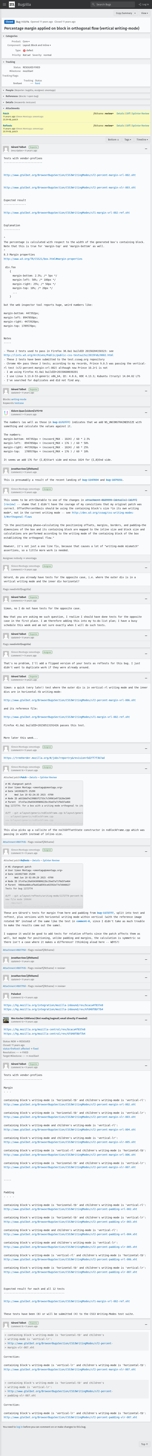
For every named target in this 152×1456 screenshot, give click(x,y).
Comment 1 (16, 414)
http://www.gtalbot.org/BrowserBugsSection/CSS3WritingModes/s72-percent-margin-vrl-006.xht (70, 700)
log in (19, 1426)
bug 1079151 (114, 479)
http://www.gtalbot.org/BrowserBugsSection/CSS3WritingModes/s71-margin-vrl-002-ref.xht (67, 212)
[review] (10, 504)
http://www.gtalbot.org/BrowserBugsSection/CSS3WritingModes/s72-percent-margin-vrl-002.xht (70, 175)
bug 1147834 (90, 479)
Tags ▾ (128, 139)
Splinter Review (140, 113)
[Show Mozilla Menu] (12, 4)
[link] (43, 803)
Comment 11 (17, 853)
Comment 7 (16, 655)
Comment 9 (16, 750)
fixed (37, 83)
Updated (15, 392)
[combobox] (112, 4)
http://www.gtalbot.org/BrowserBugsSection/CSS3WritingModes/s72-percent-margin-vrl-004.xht (70, 1129)
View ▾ (144, 13)
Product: (16, 41)
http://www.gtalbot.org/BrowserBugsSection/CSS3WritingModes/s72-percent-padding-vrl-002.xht (70, 1209)
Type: (18, 50)
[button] (143, 4)
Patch (6, 113)
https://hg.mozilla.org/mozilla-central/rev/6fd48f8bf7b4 (44, 1033)
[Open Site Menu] (4, 4)
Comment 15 (17, 1326)
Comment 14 (17, 1067)
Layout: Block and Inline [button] (37, 45)
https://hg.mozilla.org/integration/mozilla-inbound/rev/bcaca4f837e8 (53, 1005)
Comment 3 (16, 492)
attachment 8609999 (98, 499)
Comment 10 (17, 770)
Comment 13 (17, 1021)
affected (25, 1048)
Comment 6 (16, 600)
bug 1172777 (61, 422)
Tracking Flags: (10, 75)
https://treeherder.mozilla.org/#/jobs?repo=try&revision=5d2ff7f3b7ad (54, 757)
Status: (17, 67)
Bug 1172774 (22, 21)
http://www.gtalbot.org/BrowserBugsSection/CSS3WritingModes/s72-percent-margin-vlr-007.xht (70, 1167)
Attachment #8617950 (14, 950)
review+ (109, 113)
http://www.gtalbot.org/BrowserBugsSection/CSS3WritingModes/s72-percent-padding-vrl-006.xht (70, 1259)
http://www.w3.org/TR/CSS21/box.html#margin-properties (43, 258)
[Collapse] (146, 149)
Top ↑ (144, 1444)
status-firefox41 (11, 1048)
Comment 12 (17, 997)
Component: (14, 45)
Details (120, 113)
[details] (120, 499)
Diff (128, 113)
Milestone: (15, 71)
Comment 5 (16, 569)
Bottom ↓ (113, 139)
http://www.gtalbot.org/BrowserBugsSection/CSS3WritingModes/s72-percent (59, 1343)
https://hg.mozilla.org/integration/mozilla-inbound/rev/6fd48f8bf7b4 (53, 1009)
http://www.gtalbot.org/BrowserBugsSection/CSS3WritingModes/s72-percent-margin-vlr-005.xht (70, 1142)
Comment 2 (16, 472)
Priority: (16, 55)
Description (17, 150)
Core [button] (26, 41)
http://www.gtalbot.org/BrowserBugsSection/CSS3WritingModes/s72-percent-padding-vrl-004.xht (70, 1234)
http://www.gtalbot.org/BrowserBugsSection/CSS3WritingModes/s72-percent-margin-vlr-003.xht (70, 187)
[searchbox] (112, 4)
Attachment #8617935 (14, 842)
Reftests (7, 125)
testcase (19, 403)
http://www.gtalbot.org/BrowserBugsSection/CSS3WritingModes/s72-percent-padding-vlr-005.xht (70, 1246)
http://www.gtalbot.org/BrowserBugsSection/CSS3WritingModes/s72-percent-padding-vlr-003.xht (70, 1221)
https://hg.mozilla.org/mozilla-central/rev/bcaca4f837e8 (44, 1029)
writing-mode (18, 399)
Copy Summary (124, 13)
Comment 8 (17, 680)
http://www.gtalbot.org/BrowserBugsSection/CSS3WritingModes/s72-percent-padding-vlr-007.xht (70, 1272)
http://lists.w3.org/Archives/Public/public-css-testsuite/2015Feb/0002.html (58, 355)
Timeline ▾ (142, 139)
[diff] (132, 499)
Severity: (37, 55)
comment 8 (83, 921)
